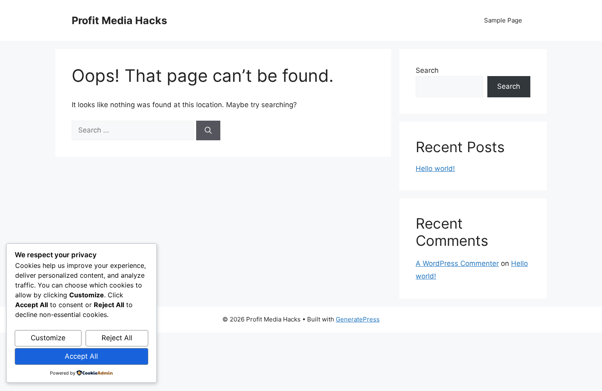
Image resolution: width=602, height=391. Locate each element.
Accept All (81, 356)
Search (427, 70)
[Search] (208, 130)
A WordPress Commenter (457, 263)
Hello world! (435, 168)
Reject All (117, 338)
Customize (48, 338)
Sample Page (503, 20)
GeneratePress (358, 319)
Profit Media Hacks (119, 20)
